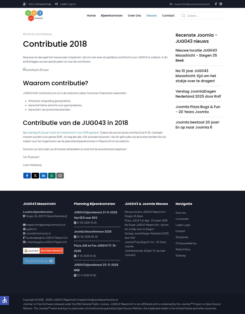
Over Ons (134, 15)
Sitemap (181, 255)
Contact (168, 15)
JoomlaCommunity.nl (38, 233)
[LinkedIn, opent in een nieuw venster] (43, 175)
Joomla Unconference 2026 (92, 231)
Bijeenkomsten (111, 15)
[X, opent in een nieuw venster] (35, 175)
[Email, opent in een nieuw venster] (60, 175)
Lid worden (182, 218)
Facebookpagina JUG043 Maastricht (46, 237)
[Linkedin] (221, 4)
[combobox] (201, 15)
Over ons (181, 212)
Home (91, 15)
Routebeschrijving (37, 260)
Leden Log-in (68, 4)
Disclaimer (182, 237)
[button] (34, 15)
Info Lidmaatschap (40, 4)
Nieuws (152, 15)
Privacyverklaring (186, 243)
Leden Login (183, 224)
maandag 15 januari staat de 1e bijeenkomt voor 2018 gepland (62, 132)
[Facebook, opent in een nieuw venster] (27, 175)
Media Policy (183, 249)
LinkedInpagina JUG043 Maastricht (46, 242)
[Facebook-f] (216, 4)
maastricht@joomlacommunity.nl (192, 4)
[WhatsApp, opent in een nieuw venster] (52, 175)
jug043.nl (31, 229)
